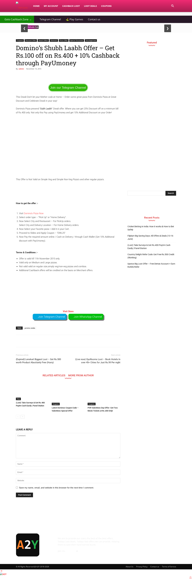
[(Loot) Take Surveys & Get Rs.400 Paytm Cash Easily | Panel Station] (32, 391)
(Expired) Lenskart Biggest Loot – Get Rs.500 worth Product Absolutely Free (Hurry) (38, 361)
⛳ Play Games (74, 19)
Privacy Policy (141, 566)
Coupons (106, 6)
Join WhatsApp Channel (88, 316)
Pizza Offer (64, 40)
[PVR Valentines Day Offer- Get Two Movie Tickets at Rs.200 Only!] (104, 394)
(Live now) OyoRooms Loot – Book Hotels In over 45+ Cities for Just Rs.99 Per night (97, 361)
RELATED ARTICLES (54, 375)
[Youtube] (171, 541)
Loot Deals (90, 6)
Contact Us (63, 554)
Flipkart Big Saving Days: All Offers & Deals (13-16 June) (150, 237)
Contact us (94, 19)
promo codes (30, 328)
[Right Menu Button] (190, 577)
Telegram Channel (48, 19)
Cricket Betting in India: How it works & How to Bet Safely (151, 228)
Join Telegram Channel (51, 316)
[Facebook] (131, 541)
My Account (51, 6)
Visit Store (68, 311)
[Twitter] (163, 541)
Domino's (54, 40)
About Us (129, 566)
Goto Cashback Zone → (17, 19)
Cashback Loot (71, 6)
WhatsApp (84, 551)
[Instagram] (147, 541)
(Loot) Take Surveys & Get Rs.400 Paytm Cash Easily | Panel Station (149, 246)
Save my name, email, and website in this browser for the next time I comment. (56, 487)
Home (36, 6)
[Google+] (139, 541)
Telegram (70, 551)
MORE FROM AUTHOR (81, 375)
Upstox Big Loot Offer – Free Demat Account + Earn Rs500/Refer (151, 265)
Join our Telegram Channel (68, 87)
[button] (172, 6)
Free (18, 399)
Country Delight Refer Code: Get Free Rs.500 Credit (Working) (151, 256)
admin (21, 69)
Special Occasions (76, 40)
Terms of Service (169, 566)
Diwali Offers (43, 40)
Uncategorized (91, 40)
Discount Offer (31, 40)
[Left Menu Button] (1, 571)
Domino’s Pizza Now (34, 213)
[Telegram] (155, 541)
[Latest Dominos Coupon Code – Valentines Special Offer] (68, 394)
